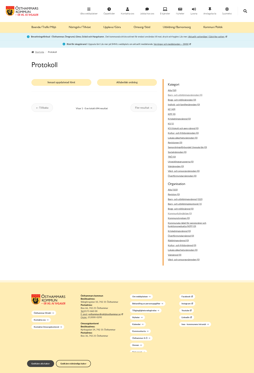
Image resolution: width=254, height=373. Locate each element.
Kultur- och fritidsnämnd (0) (182, 245)
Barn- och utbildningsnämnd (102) (185, 199)
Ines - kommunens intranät (194, 324)
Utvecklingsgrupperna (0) (181, 161)
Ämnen (135, 345)
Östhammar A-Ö (139, 338)
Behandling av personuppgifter (146, 303)
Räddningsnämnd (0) (178, 240)
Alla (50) (172, 90)
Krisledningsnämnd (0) (179, 118)
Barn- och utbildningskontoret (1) (185, 203)
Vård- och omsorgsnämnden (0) (184, 171)
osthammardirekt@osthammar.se (104, 314)
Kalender (136, 324)
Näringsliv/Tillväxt (80, 27)
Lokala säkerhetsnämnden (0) (183, 137)
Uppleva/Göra (112, 27)
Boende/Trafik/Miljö (43, 27)
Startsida (39, 52)
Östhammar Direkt (42, 313)
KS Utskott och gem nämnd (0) (183, 128)
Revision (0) (174, 194)
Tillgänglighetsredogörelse (144, 310)
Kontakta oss (40, 320)
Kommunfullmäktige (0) (180, 213)
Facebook (186, 296)
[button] (89, 11)
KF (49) (171, 109)
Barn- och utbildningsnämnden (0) (185, 95)
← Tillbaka (42, 107)
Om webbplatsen (140, 296)
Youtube (185, 310)
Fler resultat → (143, 107)
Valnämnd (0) (174, 254)
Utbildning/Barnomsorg (177, 27)
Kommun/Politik (213, 27)
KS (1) (171, 123)
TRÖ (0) (172, 156)
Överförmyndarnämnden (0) (182, 175)
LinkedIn (185, 317)
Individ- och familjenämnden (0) (184, 104)
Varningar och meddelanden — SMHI (171, 44)
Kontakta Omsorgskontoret (46, 327)
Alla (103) (173, 189)
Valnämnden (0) (176, 166)
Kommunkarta (139, 331)
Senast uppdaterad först (61, 82)
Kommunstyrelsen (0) (179, 218)
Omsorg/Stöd (142, 27)
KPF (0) (172, 114)
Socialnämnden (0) (177, 152)
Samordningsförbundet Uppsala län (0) (187, 147)
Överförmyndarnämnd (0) (181, 235)
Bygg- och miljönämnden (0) (182, 99)
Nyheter (136, 317)
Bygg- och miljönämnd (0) (181, 208)
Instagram (186, 303)
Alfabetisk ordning (127, 82)
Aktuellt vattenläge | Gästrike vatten (206, 36)
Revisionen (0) (175, 142)
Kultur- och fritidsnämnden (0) (183, 133)
